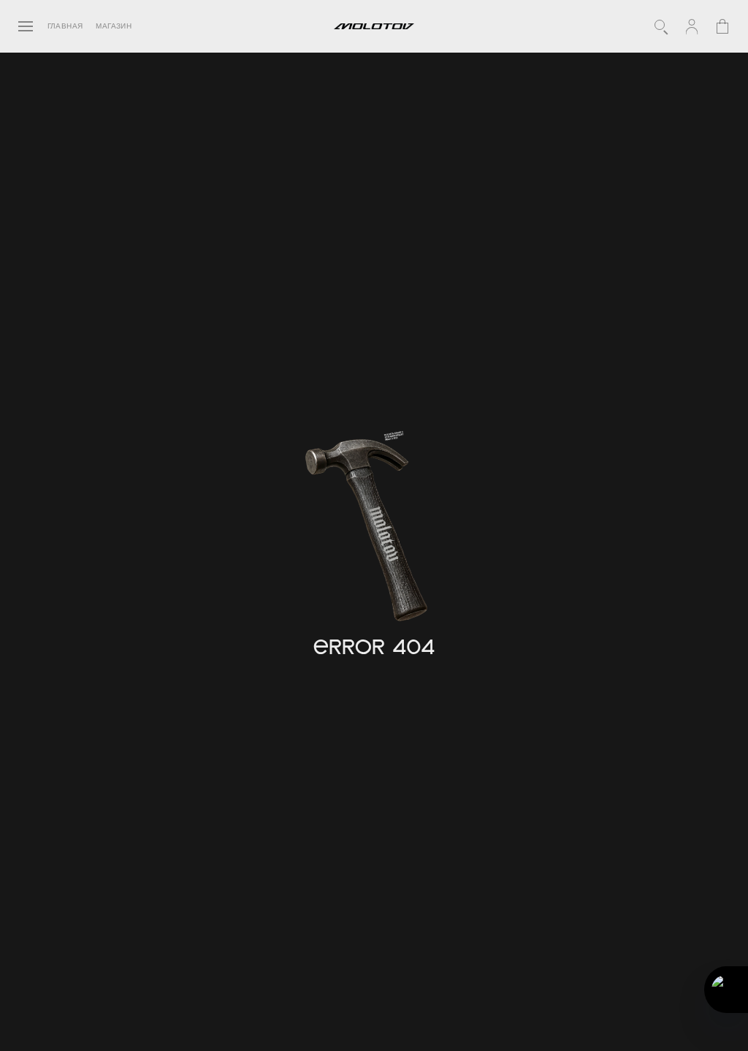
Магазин (113, 26)
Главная (65, 26)
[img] (370, 532)
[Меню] (25, 26)
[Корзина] (722, 26)
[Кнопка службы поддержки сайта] (726, 989)
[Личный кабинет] (692, 26)
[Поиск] (661, 26)
